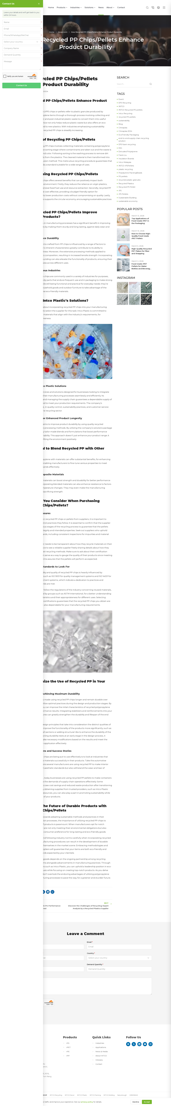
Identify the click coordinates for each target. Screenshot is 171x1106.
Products (61, 7)
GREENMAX (133, 1095)
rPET (68, 1047)
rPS (120, 190)
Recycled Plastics (126, 183)
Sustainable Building (127, 198)
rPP (68, 1056)
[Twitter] (134, 1044)
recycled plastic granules (129, 180)
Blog (121, 124)
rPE (67, 1052)
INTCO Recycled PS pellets (130, 110)
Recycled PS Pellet (127, 187)
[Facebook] (128, 1044)
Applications (101, 1047)
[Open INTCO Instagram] (122, 287)
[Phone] (153, 7)
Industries (75, 7)
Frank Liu (123, 155)
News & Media (102, 1052)
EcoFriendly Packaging (129, 135)
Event (121, 99)
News (101, 7)
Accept (147, 1102)
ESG (120, 148)
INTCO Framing (95, 1095)
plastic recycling (126, 169)
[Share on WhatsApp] (52, 892)
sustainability (124, 120)
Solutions (89, 7)
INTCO (121, 106)
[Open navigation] (164, 7)
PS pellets (123, 176)
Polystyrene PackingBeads (130, 173)
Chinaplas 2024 (125, 131)
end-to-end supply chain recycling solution (134, 139)
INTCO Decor (69, 1095)
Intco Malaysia (125, 162)
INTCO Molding (109, 1095)
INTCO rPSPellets (126, 166)
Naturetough (122, 1095)
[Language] (158, 7)
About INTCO (101, 1056)
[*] (21, 22)
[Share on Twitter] (43, 892)
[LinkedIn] (139, 1044)
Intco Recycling (125, 113)
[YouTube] (145, 1044)
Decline (135, 1102)
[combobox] (119, 957)
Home (51, 7)
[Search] (147, 7)
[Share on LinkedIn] (48, 892)
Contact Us (21, 85)
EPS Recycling (125, 103)
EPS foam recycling (127, 144)
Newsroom (62, 32)
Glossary (99, 1060)
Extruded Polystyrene (128, 151)
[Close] (39, 4)
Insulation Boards (126, 158)
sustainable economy (128, 201)
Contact (121, 7)
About (109, 7)
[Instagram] (150, 1044)
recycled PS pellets (127, 117)
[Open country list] (148, 958)
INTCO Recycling (56, 1095)
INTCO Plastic (82, 1095)
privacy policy (87, 1102)
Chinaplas (123, 128)
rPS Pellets (123, 194)
